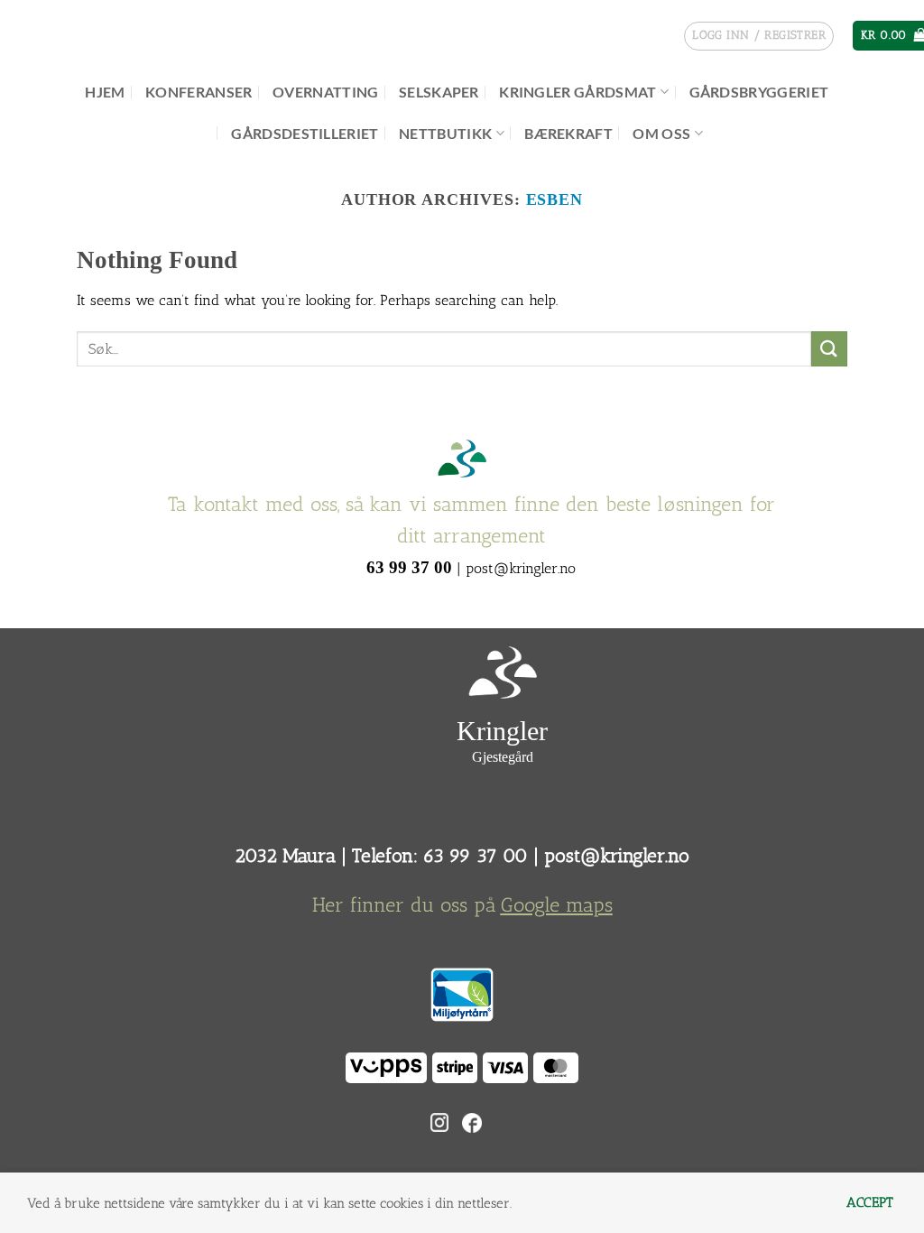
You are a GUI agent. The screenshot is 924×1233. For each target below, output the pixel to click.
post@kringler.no (616, 855)
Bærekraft (568, 133)
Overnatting (326, 91)
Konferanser (199, 91)
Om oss (661, 133)
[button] (759, 36)
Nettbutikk (445, 133)
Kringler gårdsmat (577, 91)
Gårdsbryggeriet (759, 91)
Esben (555, 199)
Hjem (105, 91)
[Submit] (829, 348)
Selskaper (439, 91)
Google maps (557, 905)
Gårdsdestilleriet (304, 133)
